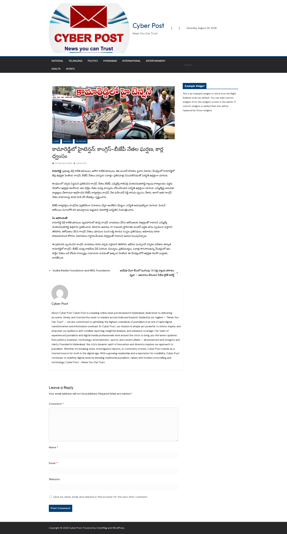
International (131, 60)
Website (54, 479)
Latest (56, 141)
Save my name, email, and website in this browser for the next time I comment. (100, 497)
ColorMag (101, 527)
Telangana (75, 60)
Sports (70, 68)
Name (53, 447)
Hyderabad (110, 60)
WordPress (118, 527)
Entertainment (155, 60)
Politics (93, 60)
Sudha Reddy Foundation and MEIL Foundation (82, 270)
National (57, 60)
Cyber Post (148, 25)
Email (53, 463)
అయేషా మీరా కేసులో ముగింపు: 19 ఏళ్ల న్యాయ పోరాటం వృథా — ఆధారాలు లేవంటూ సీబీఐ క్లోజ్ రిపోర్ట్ (147, 273)
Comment (56, 404)
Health (56, 68)
